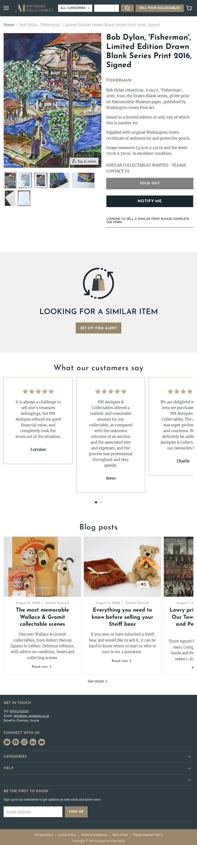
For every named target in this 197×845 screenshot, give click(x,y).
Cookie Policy (67, 835)
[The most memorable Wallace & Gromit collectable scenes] (42, 567)
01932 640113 (19, 711)
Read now (40, 667)
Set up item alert (98, 328)
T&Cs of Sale (120, 835)
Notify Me (150, 201)
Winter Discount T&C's (148, 835)
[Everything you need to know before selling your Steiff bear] (122, 567)
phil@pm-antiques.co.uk (31, 716)
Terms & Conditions (94, 835)
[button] (10, 180)
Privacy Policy (43, 835)
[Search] (127, 8)
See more (96, 681)
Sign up (76, 811)
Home (9, 25)
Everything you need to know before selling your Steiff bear (122, 617)
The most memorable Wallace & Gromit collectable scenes (42, 617)
